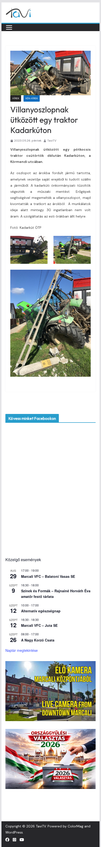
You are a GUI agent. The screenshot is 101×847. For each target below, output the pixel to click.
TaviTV (51, 141)
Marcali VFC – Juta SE (39, 625)
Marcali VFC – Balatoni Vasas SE (48, 576)
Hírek (15, 98)
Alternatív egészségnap (41, 610)
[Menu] (9, 27)
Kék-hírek (31, 98)
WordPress (14, 832)
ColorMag (75, 826)
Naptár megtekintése (21, 650)
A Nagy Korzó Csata (37, 640)
